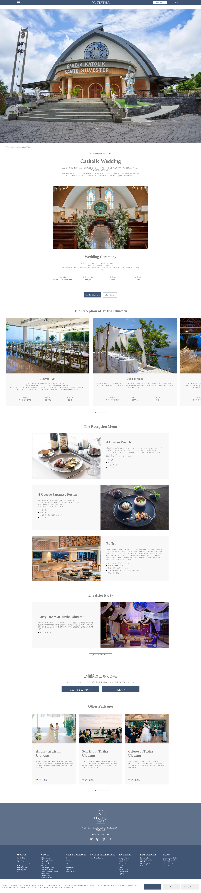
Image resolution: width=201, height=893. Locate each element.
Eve (67, 858)
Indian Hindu (70, 868)
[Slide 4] (103, 412)
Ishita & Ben (144, 862)
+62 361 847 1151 (100, 834)
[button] (197, 882)
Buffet (121, 862)
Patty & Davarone (146, 866)
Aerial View (45, 874)
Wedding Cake (123, 870)
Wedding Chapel (47, 860)
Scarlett (68, 862)
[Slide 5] (105, 412)
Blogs (166, 855)
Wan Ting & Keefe (146, 864)
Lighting (121, 874)
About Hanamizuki (24, 862)
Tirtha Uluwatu (46, 858)
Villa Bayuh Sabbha (96, 858)
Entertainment (123, 872)
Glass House (45, 866)
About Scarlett (168, 864)
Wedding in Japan (22, 868)
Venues (45, 855)
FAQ (18, 872)
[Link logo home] (100, 2)
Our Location (45, 875)
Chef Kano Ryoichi (24, 864)
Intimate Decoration (169, 860)
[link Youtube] (109, 839)
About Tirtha (21, 858)
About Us (21, 855)
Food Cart (122, 866)
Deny (171, 887)
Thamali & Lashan (146, 860)
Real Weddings (148, 855)
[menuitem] (160, 2)
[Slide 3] (100, 412)
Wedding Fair (21, 870)
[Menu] (18, 2)
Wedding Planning (23, 866)
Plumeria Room (47, 870)
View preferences (190, 887)
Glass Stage (46, 862)
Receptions (125, 855)
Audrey (68, 860)
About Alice (167, 862)
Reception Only (71, 872)
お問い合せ (160, 2)
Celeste (68, 864)
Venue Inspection (46, 877)
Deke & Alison (145, 858)
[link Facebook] (97, 839)
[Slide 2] (97, 412)
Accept (153, 887)
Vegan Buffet (123, 864)
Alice (67, 866)
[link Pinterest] (103, 839)
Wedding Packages (14, 147)
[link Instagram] (92, 839)
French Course (123, 860)
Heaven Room (47, 864)
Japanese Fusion (124, 858)
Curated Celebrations (102, 855)
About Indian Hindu (170, 858)
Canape (121, 868)
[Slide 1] (95, 412)
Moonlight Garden (48, 868)
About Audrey (168, 866)
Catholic (68, 870)
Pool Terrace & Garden (50, 872)
